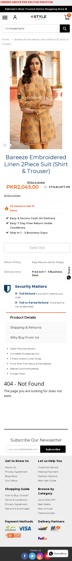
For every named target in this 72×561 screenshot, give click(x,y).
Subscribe (53, 449)
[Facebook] (24, 555)
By (45, 186)
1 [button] (5, 145)
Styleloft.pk (59, 186)
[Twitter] (32, 555)
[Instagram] (39, 555)
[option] (36, 100)
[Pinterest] (47, 555)
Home (5, 39)
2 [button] (10, 145)
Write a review (36, 182)
